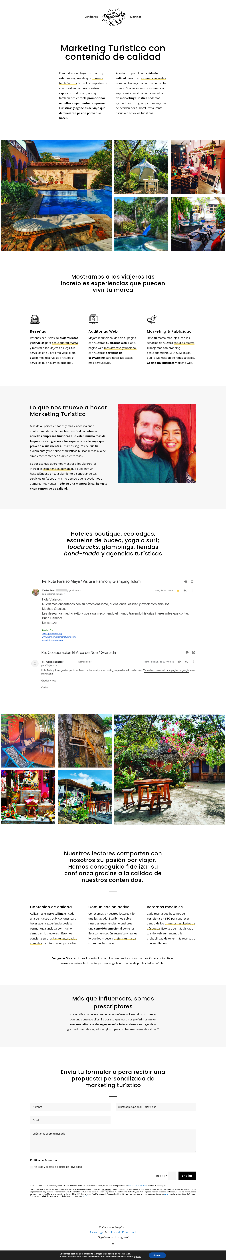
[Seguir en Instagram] (113, 1243)
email (166, 1194)
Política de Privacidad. (137, 1185)
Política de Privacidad (122, 1232)
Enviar (187, 1176)
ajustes (137, 1256)
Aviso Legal (97, 1232)
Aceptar (157, 1255)
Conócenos (91, 17)
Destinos (135, 17)
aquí (85, 1196)
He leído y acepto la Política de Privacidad (58, 1166)
